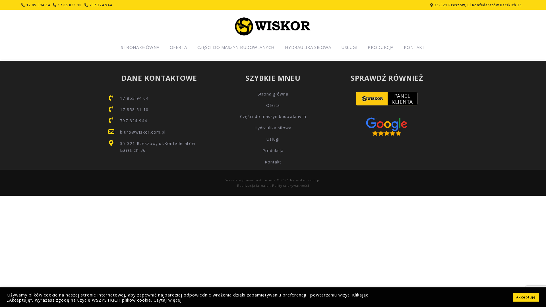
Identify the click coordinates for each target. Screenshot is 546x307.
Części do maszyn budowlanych (236, 47)
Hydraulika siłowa (308, 47)
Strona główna (140, 47)
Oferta (178, 47)
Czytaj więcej (168, 300)
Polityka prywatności (290, 185)
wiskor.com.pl (307, 180)
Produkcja (381, 47)
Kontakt (414, 47)
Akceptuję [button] (525, 297)
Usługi (349, 47)
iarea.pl (263, 185)
